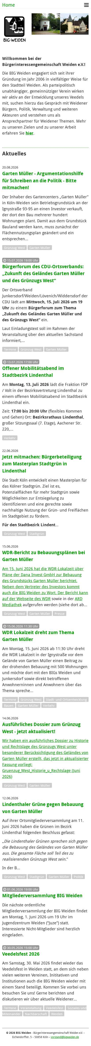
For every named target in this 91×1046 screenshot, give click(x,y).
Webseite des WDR (34, 598)
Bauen (8, 705)
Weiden (57, 1014)
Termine (10, 349)
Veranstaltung (31, 1008)
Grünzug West (14, 247)
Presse (59, 613)
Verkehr (10, 438)
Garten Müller (39, 247)
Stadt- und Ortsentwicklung (66, 699)
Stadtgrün (36, 533)
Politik (78, 876)
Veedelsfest (54, 1008)
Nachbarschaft (36, 1014)
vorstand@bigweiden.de (65, 1037)
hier (29, 133)
